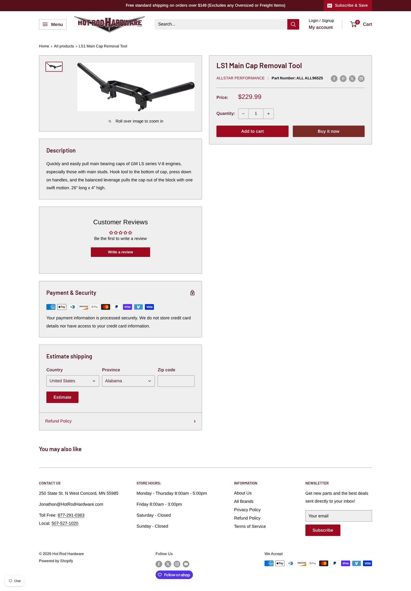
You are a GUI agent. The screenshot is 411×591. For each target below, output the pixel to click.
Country (54, 369)
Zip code (166, 369)
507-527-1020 (65, 523)
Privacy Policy (247, 509)
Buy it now (328, 131)
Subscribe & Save (351, 5)
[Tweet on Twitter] (352, 79)
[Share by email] (361, 79)
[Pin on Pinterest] (343, 79)
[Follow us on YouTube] (186, 564)
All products (64, 46)
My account (321, 27)
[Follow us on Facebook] (159, 564)
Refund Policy (58, 421)
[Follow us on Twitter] (168, 564)
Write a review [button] (120, 252)
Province (111, 369)
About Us (243, 493)
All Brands (244, 501)
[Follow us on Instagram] (177, 564)
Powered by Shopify (56, 561)
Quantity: (225, 113)
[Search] (293, 24)
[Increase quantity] (269, 114)
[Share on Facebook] (334, 79)
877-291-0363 (71, 515)
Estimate (62, 397)
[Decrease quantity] (243, 114)
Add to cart (252, 131)
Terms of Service (250, 526)
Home (44, 46)
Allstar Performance (240, 78)
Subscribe (323, 530)
